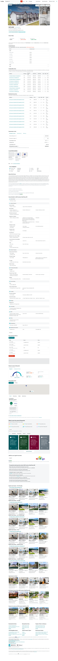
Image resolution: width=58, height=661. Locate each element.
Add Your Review (29, 451)
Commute (28, 433)
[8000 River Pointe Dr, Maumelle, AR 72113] (33, 492)
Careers (23, 648)
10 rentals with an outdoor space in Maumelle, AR (17, 560)
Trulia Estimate (12, 47)
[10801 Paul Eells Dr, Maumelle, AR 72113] (13, 580)
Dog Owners (19, 433)
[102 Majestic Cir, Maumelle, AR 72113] (23, 595)
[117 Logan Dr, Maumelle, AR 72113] (23, 565)
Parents (24, 433)
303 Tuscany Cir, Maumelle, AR (14, 81)
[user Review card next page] (49, 442)
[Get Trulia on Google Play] (20, 645)
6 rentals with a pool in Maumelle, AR (15, 531)
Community (14, 433)
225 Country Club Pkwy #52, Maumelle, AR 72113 (16, 99)
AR (17, 3)
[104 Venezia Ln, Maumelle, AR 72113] (44, 610)
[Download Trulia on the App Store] (13, 645)
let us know (35, 651)
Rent (26, 1)
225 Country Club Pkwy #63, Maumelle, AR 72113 (16, 113)
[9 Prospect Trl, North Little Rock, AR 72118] (34, 595)
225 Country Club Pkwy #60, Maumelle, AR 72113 (16, 118)
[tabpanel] (29, 141)
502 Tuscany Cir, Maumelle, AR (14, 82)
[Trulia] (9, 645)
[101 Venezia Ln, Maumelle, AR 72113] (34, 610)
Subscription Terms (37, 648)
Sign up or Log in (52, 1)
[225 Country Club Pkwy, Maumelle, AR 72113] (13, 610)
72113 (23, 3)
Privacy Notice (42, 648)
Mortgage (30, 1)
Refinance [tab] (24, 133)
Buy (23, 1)
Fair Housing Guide (19, 648)
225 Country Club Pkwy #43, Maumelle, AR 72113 (16, 124)
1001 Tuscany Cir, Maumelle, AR (14, 91)
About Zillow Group (15, 648)
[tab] (12, 338)
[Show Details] (48, 50)
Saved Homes (38, 1)
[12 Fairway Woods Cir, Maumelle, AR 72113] (23, 610)
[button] (21, 1)
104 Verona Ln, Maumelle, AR (13, 86)
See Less (11, 332)
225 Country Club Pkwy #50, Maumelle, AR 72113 (16, 110)
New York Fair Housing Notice (12, 641)
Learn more (40, 417)
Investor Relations (29, 648)
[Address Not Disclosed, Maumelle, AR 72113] (13, 595)
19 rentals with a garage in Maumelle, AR (15, 502)
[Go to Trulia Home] (3, 1)
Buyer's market (17, 377)
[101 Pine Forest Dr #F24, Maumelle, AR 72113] (43, 536)
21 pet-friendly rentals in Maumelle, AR (15, 487)
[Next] (48, 494)
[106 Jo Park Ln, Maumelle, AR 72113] (43, 506)
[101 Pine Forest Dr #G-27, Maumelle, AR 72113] (43, 521)
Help (40, 648)
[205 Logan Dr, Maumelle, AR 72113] (43, 565)
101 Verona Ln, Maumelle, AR (13, 84)
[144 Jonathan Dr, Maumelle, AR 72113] (43, 492)
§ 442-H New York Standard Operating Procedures (14, 640)
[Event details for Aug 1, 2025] (48, 347)
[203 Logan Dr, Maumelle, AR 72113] (33, 506)
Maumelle (20, 3)
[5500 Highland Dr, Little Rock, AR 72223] (44, 580)
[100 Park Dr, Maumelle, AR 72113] (13, 492)
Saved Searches (44, 1)
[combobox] (14, 1)
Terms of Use (33, 648)
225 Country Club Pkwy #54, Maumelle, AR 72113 (16, 102)
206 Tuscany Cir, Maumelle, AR (14, 77)
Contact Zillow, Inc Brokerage (12, 643)
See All (10, 429)
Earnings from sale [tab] (12, 133)
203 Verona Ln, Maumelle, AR (13, 89)
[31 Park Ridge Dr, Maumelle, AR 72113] (44, 595)
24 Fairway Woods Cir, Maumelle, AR (14, 79)
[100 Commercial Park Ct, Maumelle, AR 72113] (23, 492)
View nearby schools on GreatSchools (15, 415)
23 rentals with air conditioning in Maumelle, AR (16, 516)
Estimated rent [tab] (19, 133)
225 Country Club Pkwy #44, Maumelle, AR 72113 (16, 121)
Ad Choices (46, 648)
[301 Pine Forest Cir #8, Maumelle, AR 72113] (33, 565)
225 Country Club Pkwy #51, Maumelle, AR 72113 (16, 107)
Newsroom (25, 648)
